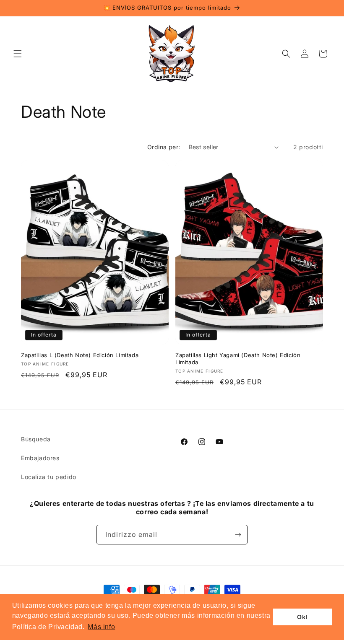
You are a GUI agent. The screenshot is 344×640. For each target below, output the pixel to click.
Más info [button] (101, 626)
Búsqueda (36, 439)
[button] (17, 53)
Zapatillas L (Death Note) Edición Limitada (79, 355)
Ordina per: (163, 146)
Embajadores (40, 457)
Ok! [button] (302, 617)
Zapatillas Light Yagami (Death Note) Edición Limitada (237, 358)
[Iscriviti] (238, 534)
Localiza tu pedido (48, 476)
